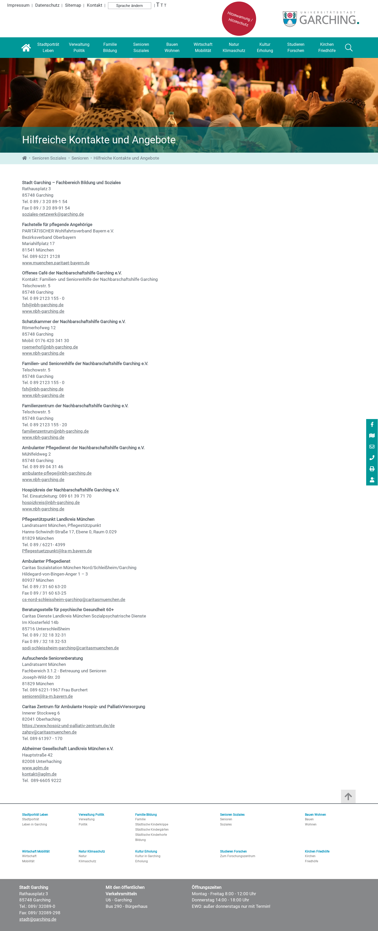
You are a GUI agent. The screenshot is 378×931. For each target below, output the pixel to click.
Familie (140, 819)
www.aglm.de (35, 767)
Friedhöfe (311, 861)
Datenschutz (47, 5)
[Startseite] (26, 47)
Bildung (140, 840)
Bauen (309, 819)
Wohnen (311, 824)
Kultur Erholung (146, 851)
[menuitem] (372, 424)
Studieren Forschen (233, 851)
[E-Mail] (372, 447)
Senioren (79, 158)
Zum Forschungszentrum (237, 856)
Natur (83, 856)
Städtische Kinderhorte (151, 835)
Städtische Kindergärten (152, 829)
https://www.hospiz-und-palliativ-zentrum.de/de (68, 725)
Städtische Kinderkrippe (151, 824)
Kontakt (94, 5)
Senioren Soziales (49, 158)
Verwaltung (87, 819)
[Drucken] (372, 469)
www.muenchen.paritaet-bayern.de (55, 262)
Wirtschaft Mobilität (36, 851)
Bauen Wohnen (315, 814)
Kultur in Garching (147, 856)
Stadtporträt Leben (35, 814)
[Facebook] (372, 425)
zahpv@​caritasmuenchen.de (49, 732)
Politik (83, 824)
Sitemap (73, 5)
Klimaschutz (87, 861)
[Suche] (349, 47)
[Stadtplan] (372, 436)
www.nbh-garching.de (43, 311)
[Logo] (319, 18)
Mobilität (28, 861)
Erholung (141, 861)
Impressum (18, 5)
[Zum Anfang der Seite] (348, 797)
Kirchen (310, 856)
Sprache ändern (129, 5)
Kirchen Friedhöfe (317, 851)
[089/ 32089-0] (372, 458)
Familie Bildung (146, 814)
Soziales (226, 824)
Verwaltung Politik (91, 814)
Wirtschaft (29, 856)
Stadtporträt (30, 819)
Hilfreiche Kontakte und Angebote (126, 158)
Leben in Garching (34, 824)
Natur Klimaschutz (92, 851)
